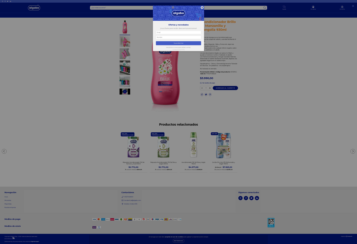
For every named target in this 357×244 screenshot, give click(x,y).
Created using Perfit (178, 49)
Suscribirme (178, 43)
